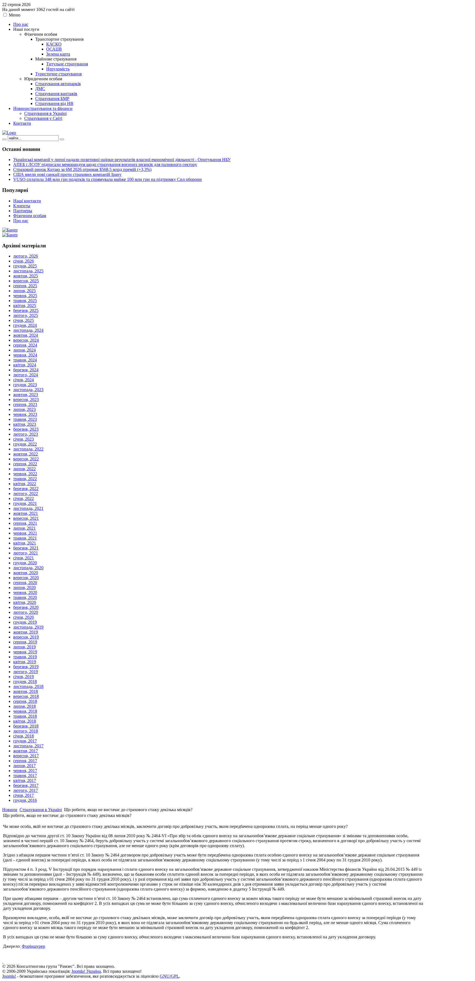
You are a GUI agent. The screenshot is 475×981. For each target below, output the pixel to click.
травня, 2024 (25, 360)
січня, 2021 (23, 558)
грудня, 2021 (25, 503)
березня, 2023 (25, 429)
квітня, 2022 (24, 483)
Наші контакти (27, 200)
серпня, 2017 (25, 760)
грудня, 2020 (25, 562)
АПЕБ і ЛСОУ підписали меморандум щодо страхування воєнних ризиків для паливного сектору (105, 164)
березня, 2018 (25, 726)
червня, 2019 (25, 652)
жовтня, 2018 (25, 691)
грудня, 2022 (25, 444)
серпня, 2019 (25, 642)
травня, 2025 (25, 300)
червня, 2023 (25, 414)
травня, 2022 (25, 478)
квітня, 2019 (24, 661)
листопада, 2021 (28, 508)
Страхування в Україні (41, 809)
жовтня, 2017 (25, 750)
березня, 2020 (25, 607)
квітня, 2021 (24, 543)
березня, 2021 (25, 548)
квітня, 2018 (24, 721)
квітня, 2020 (24, 602)
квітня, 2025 (24, 305)
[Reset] (62, 139)
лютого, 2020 (25, 612)
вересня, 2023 (26, 399)
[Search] (4, 139)
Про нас (20, 220)
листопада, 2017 (28, 746)
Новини (9, 809)
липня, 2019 (24, 647)
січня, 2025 (23, 320)
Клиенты (21, 205)
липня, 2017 (24, 765)
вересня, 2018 (26, 696)
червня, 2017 (25, 770)
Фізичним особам (29, 215)
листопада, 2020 (28, 567)
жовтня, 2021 (25, 513)
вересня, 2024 (26, 340)
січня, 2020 (23, 617)
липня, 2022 (24, 468)
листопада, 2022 (28, 449)
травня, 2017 (25, 775)
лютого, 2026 (25, 256)
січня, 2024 (23, 379)
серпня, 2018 (25, 701)
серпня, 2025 (25, 285)
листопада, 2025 (28, 271)
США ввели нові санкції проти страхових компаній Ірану (67, 174)
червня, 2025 (25, 295)
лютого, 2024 (25, 374)
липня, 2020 (24, 587)
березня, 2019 (25, 666)
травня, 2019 (25, 656)
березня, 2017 (25, 785)
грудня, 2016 (25, 800)
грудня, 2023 (25, 384)
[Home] (9, 132)
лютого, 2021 (25, 553)
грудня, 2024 (25, 325)
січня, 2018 (23, 736)
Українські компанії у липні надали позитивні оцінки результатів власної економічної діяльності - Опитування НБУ (122, 159)
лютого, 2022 (25, 493)
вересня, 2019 (26, 637)
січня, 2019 (23, 676)
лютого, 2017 (25, 790)
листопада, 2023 (28, 389)
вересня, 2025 (26, 280)
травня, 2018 (25, 716)
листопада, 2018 (28, 686)
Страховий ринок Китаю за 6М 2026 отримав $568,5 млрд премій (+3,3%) (82, 169)
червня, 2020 (25, 592)
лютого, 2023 (25, 434)
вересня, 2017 (26, 755)
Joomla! (9, 976)
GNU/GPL (169, 976)
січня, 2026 (23, 261)
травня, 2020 (25, 597)
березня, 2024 (25, 369)
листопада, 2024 (28, 330)
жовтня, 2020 (25, 572)
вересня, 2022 (26, 459)
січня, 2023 (23, 439)
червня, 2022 (25, 473)
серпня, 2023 (25, 404)
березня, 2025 (25, 310)
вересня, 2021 (26, 518)
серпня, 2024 (25, 345)
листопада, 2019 (28, 627)
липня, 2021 (24, 528)
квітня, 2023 (24, 424)
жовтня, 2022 (25, 454)
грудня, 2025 (25, 266)
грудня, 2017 (25, 741)
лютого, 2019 (25, 671)
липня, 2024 (24, 350)
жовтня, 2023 (25, 394)
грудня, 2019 (25, 622)
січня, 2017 (23, 795)
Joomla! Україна (86, 971)
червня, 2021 (25, 533)
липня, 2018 (24, 706)
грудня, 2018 (25, 681)
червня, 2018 (25, 711)
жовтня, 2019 (25, 632)
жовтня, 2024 (25, 335)
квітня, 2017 (24, 780)
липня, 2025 (24, 290)
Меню (14, 15)
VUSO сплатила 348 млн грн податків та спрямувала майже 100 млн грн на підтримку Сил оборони (107, 179)
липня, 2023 (24, 409)
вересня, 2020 (26, 577)
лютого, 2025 (25, 315)
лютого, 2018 (25, 731)
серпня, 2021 (25, 523)
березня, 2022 (25, 488)
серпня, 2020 (25, 582)
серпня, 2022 (25, 464)
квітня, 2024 (24, 365)
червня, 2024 (25, 355)
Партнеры (22, 210)
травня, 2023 (25, 419)
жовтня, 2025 (25, 275)
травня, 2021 (25, 538)
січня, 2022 (23, 498)
